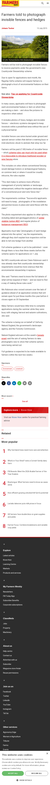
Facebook (7, 692)
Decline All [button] (36, 773)
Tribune (6, 741)
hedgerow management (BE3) (15, 224)
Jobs (5, 624)
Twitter (6, 696)
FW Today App (9, 596)
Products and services (12, 573)
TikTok (5, 713)
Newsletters (8, 592)
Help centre (7, 651)
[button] (25, 780)
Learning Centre (9, 564)
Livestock (19, 369)
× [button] (47, 754)
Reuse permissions (10, 673)
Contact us (7, 655)
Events (6, 750)
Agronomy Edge (9, 732)
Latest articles (8, 556)
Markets (6, 569)
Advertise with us (10, 660)
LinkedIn (6, 700)
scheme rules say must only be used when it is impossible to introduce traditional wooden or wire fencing (24, 155)
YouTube (6, 705)
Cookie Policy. (15, 768)
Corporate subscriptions (12, 605)
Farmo (5, 745)
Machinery (7, 632)
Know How (16, 417)
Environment (7, 369)
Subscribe (7, 664)
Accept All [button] (13, 773)
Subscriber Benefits (11, 600)
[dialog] (25, 768)
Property (6, 628)
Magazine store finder (12, 668)
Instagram (7, 709)
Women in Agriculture (12, 737)
